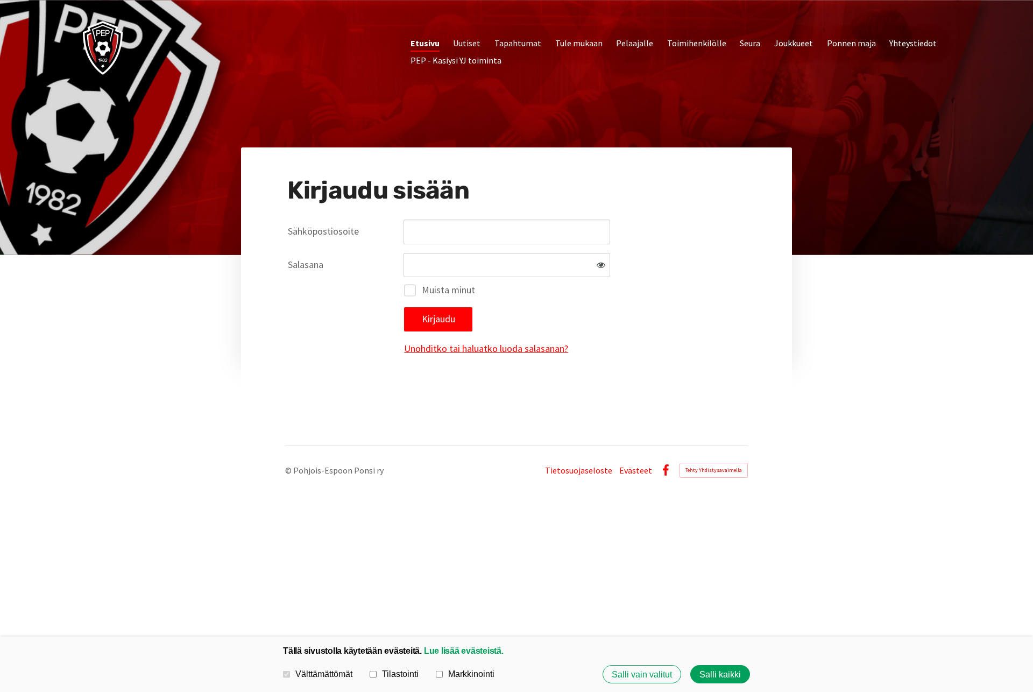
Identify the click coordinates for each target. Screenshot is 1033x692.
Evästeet (635, 470)
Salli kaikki (720, 674)
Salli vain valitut (642, 674)
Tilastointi (400, 674)
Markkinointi (471, 674)
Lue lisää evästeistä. (464, 650)
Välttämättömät (323, 674)
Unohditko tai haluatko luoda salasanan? (486, 348)
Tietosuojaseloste (578, 470)
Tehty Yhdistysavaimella (713, 470)
